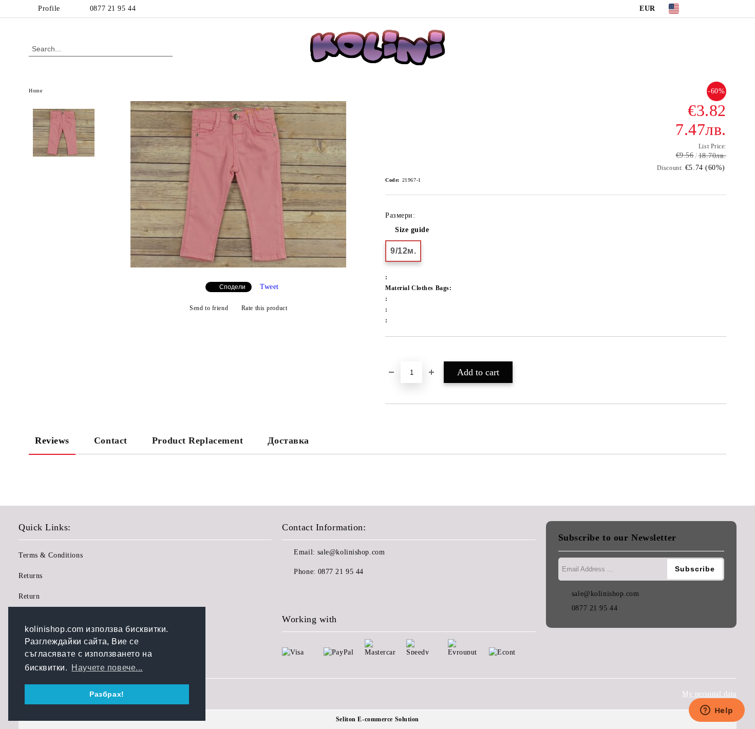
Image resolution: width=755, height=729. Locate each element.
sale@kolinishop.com (351, 552)
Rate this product (264, 308)
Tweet (269, 287)
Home (35, 90)
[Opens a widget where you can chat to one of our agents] (716, 711)
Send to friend (209, 308)
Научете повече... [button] (107, 667)
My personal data (709, 694)
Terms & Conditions (50, 555)
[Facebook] (705, 8)
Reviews (52, 440)
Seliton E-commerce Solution (377, 719)
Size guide (412, 230)
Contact (110, 440)
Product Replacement (197, 440)
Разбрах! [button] (106, 694)
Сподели (232, 287)
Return (29, 596)
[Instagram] (720, 8)
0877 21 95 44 (113, 8)
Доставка (288, 440)
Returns (30, 576)
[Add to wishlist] (405, 354)
